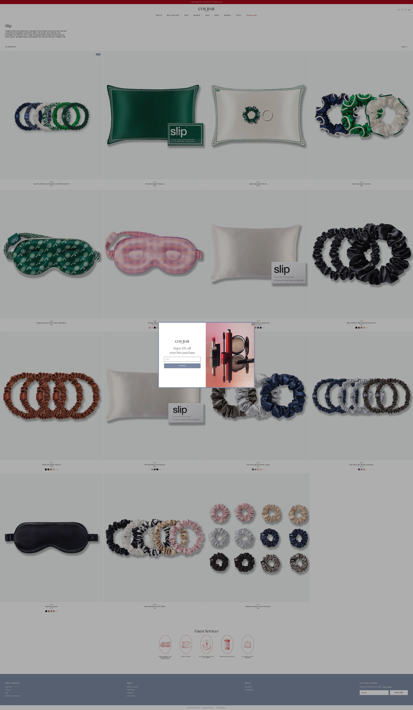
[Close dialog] (252, 324)
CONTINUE (182, 366)
